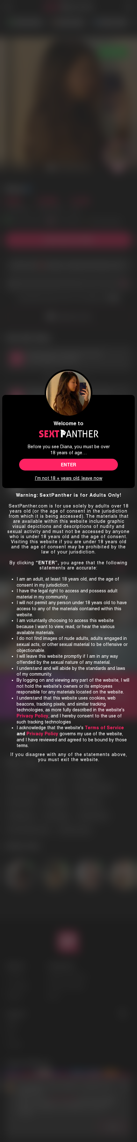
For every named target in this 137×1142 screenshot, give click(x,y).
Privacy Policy (42, 733)
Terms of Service (104, 727)
